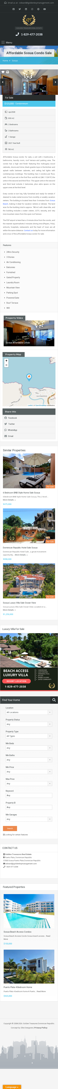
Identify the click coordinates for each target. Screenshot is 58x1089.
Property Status (13, 720)
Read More (41, 991)
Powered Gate (12, 298)
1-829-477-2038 (32, 34)
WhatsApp (12, 430)
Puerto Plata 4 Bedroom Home (18, 987)
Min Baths (10, 755)
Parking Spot (12, 293)
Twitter (11, 424)
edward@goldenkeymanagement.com (36, 2)
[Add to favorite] (3, 73)
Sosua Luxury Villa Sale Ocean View (19, 603)
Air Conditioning (13, 262)
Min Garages (11, 815)
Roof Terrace (12, 303)
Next (55, 82)
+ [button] (6, 360)
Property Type (12, 731)
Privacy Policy (40, 1028)
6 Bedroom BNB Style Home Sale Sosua (21, 492)
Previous (2, 82)
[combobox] (29, 712)
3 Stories (10, 257)
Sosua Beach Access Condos (17, 932)
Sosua (15, 60)
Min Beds (10, 743)
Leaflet (30, 405)
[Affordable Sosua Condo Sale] (29, 378)
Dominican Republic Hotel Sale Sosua (20, 547)
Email (10, 436)
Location (9, 708)
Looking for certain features (16, 835)
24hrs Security (12, 252)
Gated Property (13, 277)
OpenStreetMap (40, 405)
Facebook (12, 418)
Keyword (10, 791)
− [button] (6, 365)
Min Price (10, 767)
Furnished (10, 272)
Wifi (8, 308)
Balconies (10, 267)
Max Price (10, 779)
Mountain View (13, 287)
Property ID (11, 803)
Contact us (28, 230)
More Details (8, 499)
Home (5, 60)
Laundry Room (12, 282)
